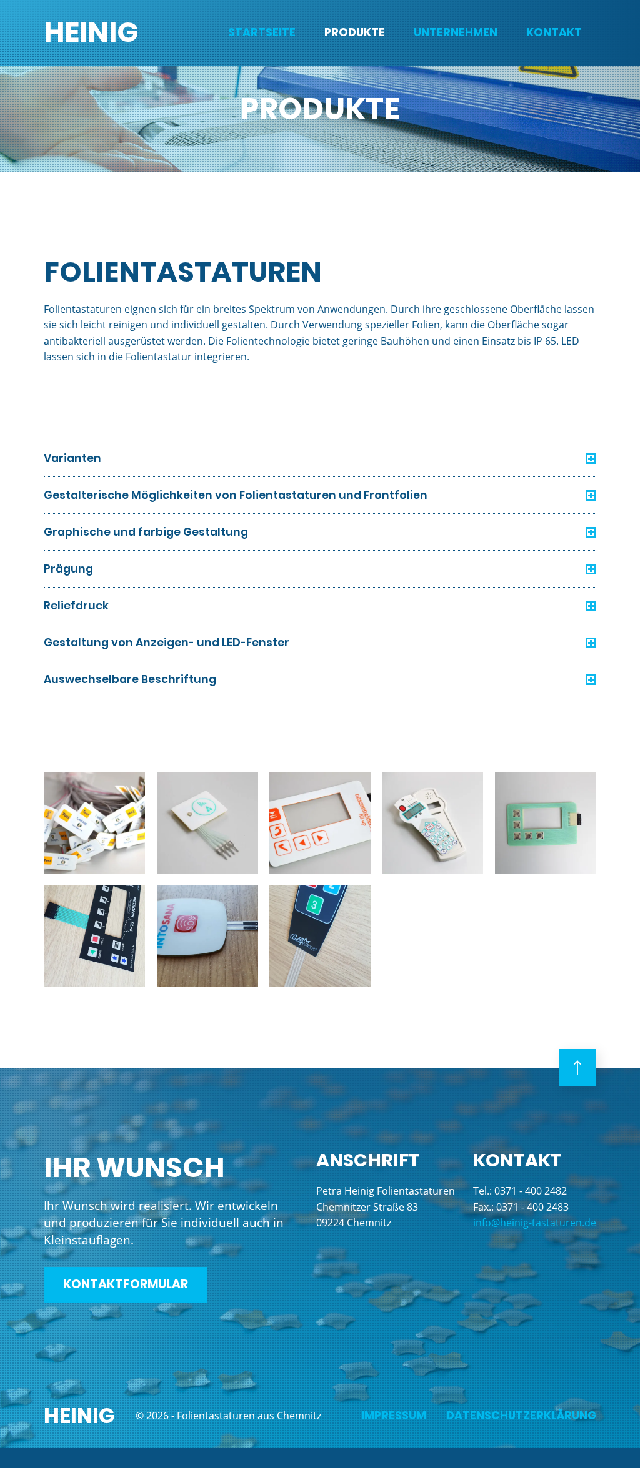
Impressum (393, 1415)
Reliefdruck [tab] (76, 605)
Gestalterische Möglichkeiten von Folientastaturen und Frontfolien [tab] (236, 495)
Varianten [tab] (72, 458)
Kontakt (554, 32)
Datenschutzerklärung (521, 1415)
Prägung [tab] (68, 568)
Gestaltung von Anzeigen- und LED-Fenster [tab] (166, 642)
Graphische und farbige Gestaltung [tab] (146, 532)
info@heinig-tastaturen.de (534, 1222)
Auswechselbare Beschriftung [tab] (130, 679)
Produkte (354, 32)
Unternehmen (456, 32)
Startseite (262, 32)
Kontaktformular (125, 1284)
